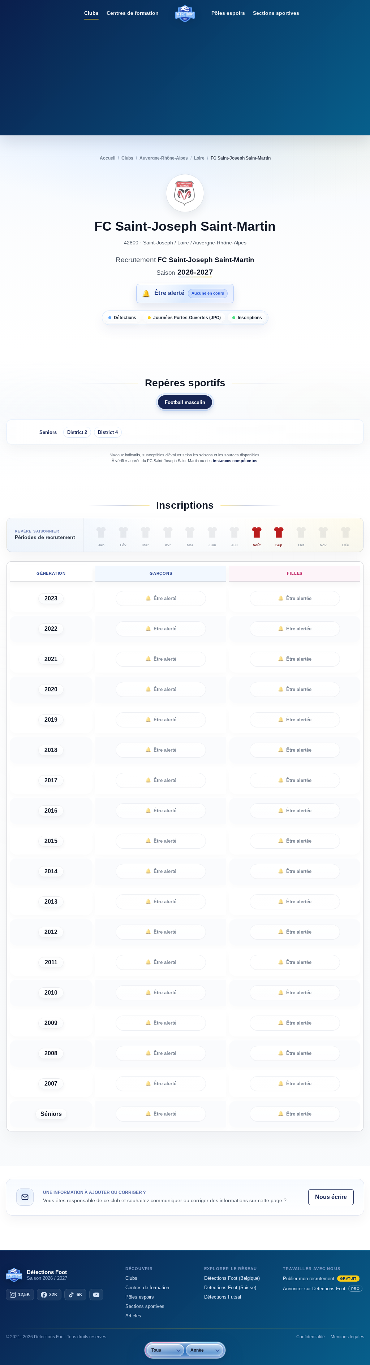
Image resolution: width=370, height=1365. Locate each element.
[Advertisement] (185, 77)
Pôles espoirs (228, 13)
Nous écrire (331, 1197)
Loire (183, 242)
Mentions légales (347, 1337)
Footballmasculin (185, 402)
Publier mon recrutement (320, 1278)
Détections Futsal (222, 1297)
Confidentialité (310, 1337)
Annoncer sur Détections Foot (321, 1288)
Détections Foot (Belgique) (232, 1278)
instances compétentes (235, 460)
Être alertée (294, 598)
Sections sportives (276, 13)
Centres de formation (133, 13)
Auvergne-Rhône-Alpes (219, 242)
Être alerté (160, 598)
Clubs (91, 13)
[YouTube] (96, 1294)
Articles (133, 1315)
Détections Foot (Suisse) (230, 1287)
